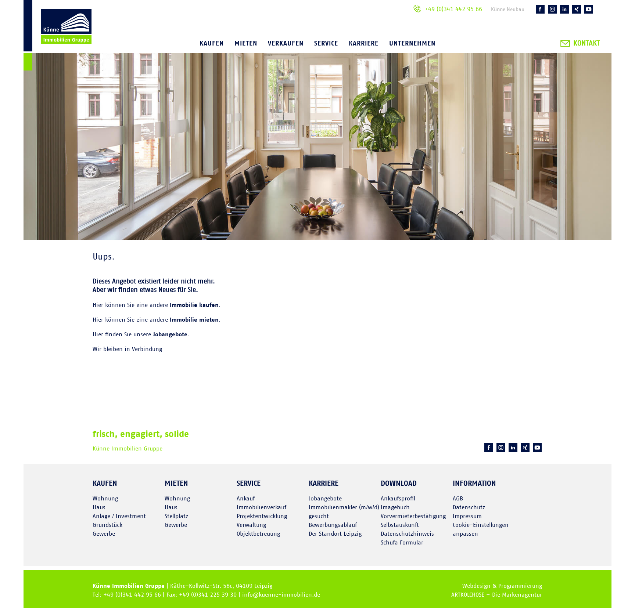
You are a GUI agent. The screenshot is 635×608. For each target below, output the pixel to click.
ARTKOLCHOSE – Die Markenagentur (496, 595)
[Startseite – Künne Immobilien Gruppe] (58, 36)
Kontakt (586, 43)
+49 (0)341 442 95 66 (453, 9)
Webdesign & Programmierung (502, 586)
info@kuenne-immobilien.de (281, 595)
